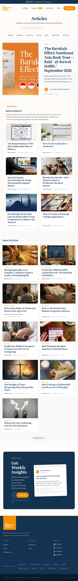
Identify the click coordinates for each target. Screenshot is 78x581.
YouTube (59, 548)
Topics (5, 548)
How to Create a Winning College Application (56, 215)
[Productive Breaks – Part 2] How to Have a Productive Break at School (56, 181)
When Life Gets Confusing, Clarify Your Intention (18, 424)
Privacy (34, 577)
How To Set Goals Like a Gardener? (55, 145)
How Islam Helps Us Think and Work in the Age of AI (20, 309)
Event (46, 44)
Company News (46, 267)
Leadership (7, 267)
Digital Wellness (9, 305)
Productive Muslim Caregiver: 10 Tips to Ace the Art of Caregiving (19, 349)
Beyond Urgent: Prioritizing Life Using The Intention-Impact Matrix (19, 181)
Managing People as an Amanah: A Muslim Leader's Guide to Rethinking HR (18, 272)
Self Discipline (56, 35)
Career (42, 568)
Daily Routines (63, 568)
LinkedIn (59, 544)
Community (49, 8)
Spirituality (19, 35)
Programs (36, 8)
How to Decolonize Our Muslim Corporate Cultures (56, 309)
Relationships (51, 568)
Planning (38, 35)
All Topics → (66, 35)
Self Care (7, 343)
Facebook (59, 555)
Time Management (34, 564)
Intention (45, 382)
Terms (39, 577)
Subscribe (69, 8)
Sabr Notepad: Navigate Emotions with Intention (54, 347)
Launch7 (72, 577)
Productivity (29, 35)
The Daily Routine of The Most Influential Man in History (20, 146)
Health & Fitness (23, 568)
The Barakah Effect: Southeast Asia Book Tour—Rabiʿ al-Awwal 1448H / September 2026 (59, 59)
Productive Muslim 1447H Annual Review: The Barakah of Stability (57, 272)
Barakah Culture (9, 382)
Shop (58, 8)
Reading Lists (7, 552)
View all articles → (39, 438)
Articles (25, 8)
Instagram (59, 551)
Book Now (48, 2)
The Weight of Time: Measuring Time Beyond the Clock (18, 387)
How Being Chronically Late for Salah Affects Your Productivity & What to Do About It (21, 218)
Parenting (34, 568)
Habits (46, 35)
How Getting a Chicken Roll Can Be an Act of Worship (56, 386)
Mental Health (46, 343)
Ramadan (10, 35)
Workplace (45, 305)
